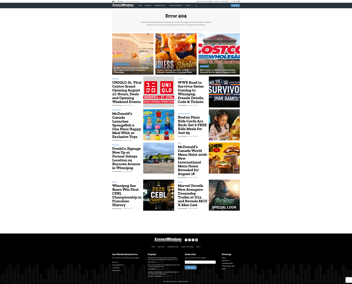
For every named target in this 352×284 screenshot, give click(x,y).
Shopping (115, 79)
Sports (114, 182)
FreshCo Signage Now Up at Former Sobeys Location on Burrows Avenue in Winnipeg (126, 158)
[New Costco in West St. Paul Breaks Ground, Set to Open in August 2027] (219, 54)
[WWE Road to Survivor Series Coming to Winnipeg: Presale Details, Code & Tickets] (224, 91)
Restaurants (116, 110)
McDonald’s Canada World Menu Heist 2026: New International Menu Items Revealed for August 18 (192, 160)
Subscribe (190, 267)
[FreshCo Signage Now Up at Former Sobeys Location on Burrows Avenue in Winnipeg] (158, 158)
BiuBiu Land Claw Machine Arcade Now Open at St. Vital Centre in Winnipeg (163, 273)
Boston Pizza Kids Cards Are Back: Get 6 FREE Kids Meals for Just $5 (192, 125)
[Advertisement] (176, 220)
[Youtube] (239, 1)
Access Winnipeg (117, 105)
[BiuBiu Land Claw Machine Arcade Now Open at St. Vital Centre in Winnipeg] (133, 54)
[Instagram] (234, 1)
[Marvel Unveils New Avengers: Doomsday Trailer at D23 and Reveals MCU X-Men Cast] (224, 195)
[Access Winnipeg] (123, 5)
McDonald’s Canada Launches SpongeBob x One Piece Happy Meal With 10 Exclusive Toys (126, 125)
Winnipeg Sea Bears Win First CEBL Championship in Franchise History (127, 195)
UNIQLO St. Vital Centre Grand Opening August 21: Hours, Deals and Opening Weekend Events (126, 92)
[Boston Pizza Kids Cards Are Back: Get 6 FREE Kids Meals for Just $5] (224, 124)
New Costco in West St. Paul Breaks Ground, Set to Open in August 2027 (164, 266)
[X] (236, 1)
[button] (196, 5)
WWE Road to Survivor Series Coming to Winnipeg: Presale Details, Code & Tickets (191, 92)
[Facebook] (232, 1)
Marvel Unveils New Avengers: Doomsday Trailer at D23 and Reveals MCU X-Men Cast (192, 195)
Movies (180, 182)
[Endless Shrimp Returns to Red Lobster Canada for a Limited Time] (176, 54)
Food (158, 66)
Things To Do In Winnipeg (121, 64)
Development (204, 66)
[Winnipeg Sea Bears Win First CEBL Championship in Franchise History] (158, 195)
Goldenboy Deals (184, 113)
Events (180, 79)
